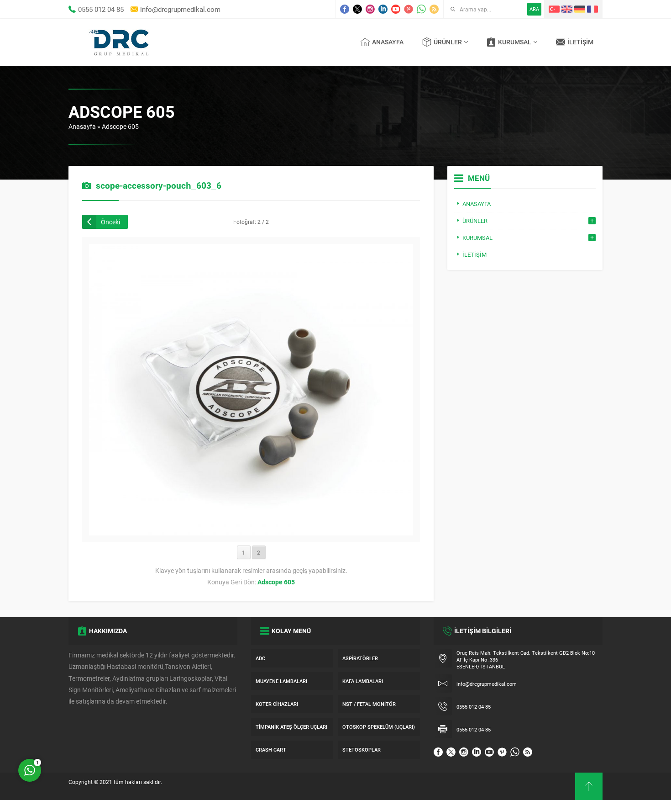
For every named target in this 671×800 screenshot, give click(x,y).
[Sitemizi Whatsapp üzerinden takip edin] (421, 9)
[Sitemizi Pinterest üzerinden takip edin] (408, 9)
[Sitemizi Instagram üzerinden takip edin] (370, 9)
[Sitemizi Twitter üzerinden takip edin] (357, 9)
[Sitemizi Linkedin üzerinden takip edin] (383, 9)
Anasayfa (82, 126)
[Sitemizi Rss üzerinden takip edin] (434, 9)
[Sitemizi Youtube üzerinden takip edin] (395, 9)
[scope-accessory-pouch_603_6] (251, 531)
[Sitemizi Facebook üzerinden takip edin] (344, 9)
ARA (534, 8)
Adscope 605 (120, 126)
